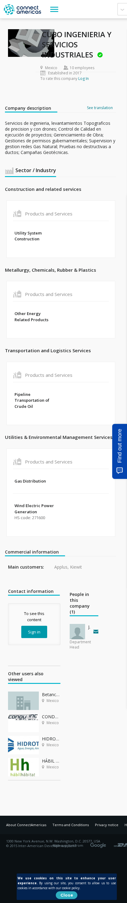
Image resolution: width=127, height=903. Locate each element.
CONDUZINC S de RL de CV (51, 717)
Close (66, 895)
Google (99, 843)
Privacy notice (106, 824)
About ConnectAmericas (26, 824)
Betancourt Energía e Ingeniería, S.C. (51, 694)
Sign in (34, 632)
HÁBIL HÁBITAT (51, 761)
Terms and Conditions (70, 824)
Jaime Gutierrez (89, 627)
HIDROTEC (51, 739)
